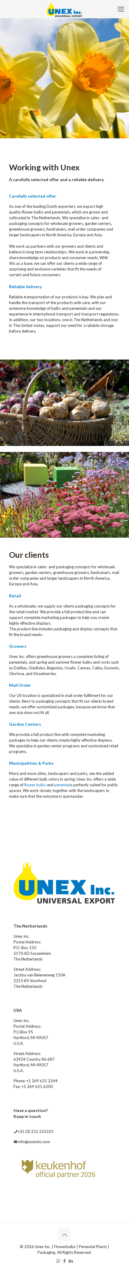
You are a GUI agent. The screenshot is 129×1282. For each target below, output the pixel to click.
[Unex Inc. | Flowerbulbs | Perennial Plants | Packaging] (64, 8)
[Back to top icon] (64, 1234)
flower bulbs (35, 784)
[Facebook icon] (64, 1260)
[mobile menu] (121, 9)
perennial (62, 784)
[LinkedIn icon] (71, 1260)
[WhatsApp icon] (58, 1260)
